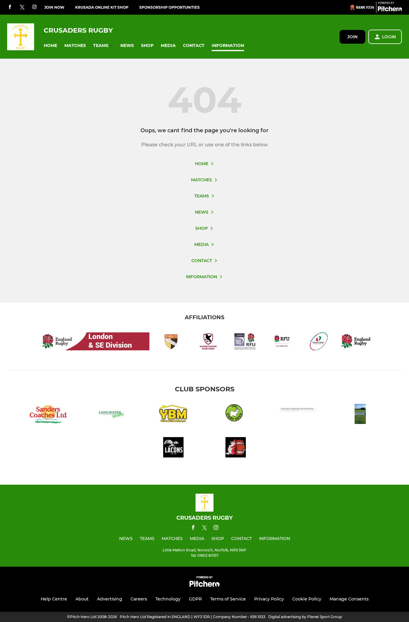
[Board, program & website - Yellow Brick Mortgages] (173, 415)
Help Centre (54, 599)
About (82, 599)
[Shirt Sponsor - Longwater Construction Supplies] (111, 415)
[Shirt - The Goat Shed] (236, 415)
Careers (139, 599)
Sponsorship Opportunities (169, 7)
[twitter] (22, 7)
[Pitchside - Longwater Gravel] (360, 415)
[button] (50, 45)
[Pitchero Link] (390, 9)
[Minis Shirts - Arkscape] (298, 415)
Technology (168, 599)
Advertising (109, 599)
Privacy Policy (269, 599)
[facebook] (10, 7)
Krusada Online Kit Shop (101, 7)
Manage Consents (349, 599)
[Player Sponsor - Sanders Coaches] (49, 415)
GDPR (195, 599)
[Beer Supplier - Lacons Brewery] (173, 448)
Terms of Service (228, 599)
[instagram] (34, 7)
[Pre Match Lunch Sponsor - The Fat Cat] (236, 448)
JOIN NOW (54, 7)
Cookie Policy (306, 599)
